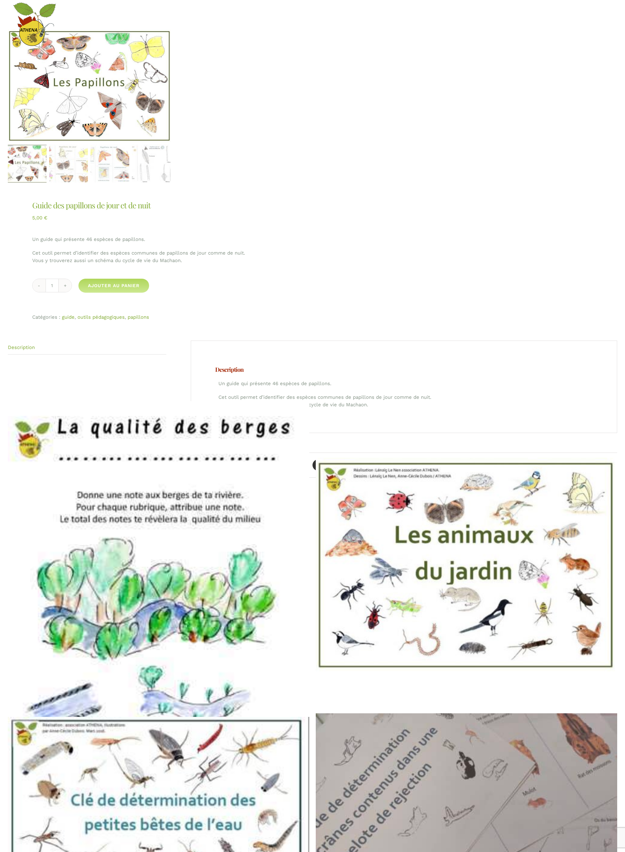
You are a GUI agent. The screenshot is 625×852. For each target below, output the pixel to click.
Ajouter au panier (114, 285)
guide (68, 317)
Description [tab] (21, 347)
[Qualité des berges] (158, 618)
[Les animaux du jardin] (466, 564)
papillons (138, 317)
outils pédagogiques (101, 317)
